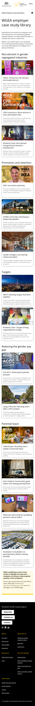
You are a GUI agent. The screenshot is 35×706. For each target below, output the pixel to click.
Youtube (8, 628)
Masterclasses (22, 657)
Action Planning (6, 686)
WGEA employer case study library (13, 13)
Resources (5, 653)
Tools (3, 661)
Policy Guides (5, 693)
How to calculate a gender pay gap (25, 672)
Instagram (2, 628)
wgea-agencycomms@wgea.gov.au (13, 584)
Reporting (20, 643)
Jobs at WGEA (5, 645)
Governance (21, 647)
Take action (6, 678)
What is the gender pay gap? (24, 667)
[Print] (32, 13)
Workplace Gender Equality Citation (23, 639)
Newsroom (5, 648)
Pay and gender (23, 653)
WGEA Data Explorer (7, 657)
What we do (5, 641)
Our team (4, 638)
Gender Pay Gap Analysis (9, 683)
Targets (4, 689)
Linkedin (5, 628)
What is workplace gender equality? (25, 662)
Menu (31, 4)
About (4, 634)
